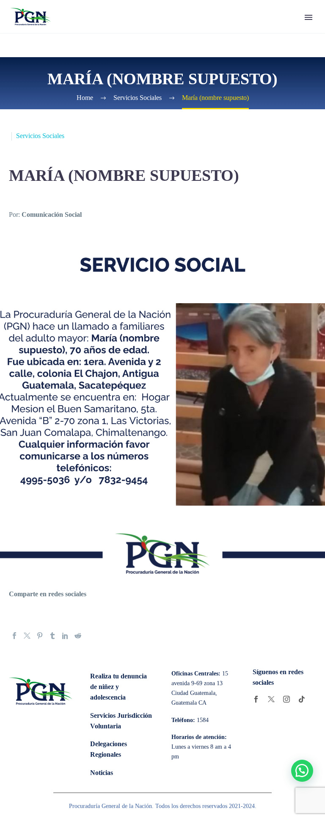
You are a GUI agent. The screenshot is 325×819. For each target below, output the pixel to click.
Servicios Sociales (40, 135)
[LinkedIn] (65, 635)
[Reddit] (77, 635)
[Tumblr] (52, 635)
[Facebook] (14, 635)
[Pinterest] (39, 635)
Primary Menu (308, 17)
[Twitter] (27, 635)
